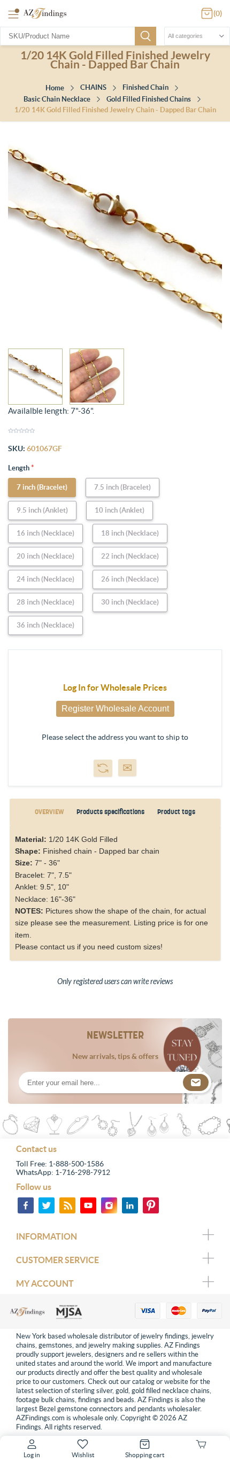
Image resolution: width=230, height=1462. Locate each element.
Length (19, 468)
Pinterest (151, 1205)
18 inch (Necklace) (130, 533)
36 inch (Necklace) (45, 625)
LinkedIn (130, 1205)
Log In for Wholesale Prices (115, 687)
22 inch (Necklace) (130, 556)
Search (145, 36)
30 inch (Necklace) (130, 602)
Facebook (26, 1205)
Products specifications (110, 811)
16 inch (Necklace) (45, 533)
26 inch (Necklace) (130, 579)
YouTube (88, 1205)
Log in (32, 1454)
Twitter (47, 1205)
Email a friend (127, 767)
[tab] (49, 812)
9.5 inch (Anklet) (42, 510)
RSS (67, 1205)
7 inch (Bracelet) (42, 487)
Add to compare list (103, 768)
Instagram (109, 1205)
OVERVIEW (49, 811)
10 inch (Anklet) (119, 510)
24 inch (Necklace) (45, 579)
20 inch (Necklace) (45, 556)
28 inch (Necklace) (45, 602)
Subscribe (196, 1082)
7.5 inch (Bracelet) (122, 487)
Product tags (176, 811)
